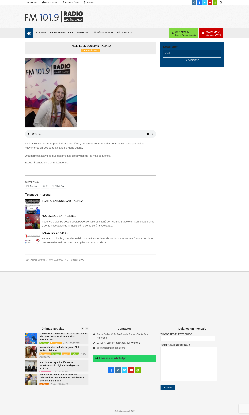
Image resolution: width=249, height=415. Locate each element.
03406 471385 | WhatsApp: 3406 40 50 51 (118, 343)
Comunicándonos (90, 50)
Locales (66, 354)
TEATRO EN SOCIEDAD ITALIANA (62, 200)
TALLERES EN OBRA (54, 232)
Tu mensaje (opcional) (175, 345)
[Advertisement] (192, 94)
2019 (81, 259)
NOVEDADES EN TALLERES (59, 215)
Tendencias (56, 343)
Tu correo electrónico (176, 334)
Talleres (75, 354)
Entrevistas (45, 354)
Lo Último (44, 343)
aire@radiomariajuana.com (111, 348)
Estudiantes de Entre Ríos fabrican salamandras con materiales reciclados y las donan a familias (61, 377)
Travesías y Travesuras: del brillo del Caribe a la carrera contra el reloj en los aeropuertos (63, 336)
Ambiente (44, 384)
